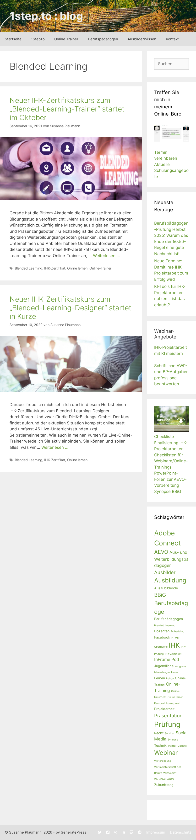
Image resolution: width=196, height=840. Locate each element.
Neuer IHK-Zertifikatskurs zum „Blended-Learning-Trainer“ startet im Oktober (67, 109)
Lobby (170, 678)
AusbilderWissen (142, 39)
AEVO (161, 552)
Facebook (162, 637)
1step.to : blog (46, 15)
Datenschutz (180, 832)
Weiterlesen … (106, 255)
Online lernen (77, 268)
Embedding (178, 631)
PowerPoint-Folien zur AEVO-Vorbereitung (170, 479)
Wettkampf (169, 773)
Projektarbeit (164, 709)
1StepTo (38, 39)
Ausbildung (170, 580)
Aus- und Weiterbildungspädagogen (171, 559)
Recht (158, 733)
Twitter (172, 745)
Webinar (166, 752)
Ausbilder (164, 572)
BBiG (160, 595)
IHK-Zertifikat (54, 268)
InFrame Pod (166, 659)
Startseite (13, 39)
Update (182, 745)
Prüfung (167, 724)
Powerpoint (173, 703)
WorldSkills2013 (164, 779)
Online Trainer (66, 39)
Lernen (159, 678)
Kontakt (172, 39)
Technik (160, 745)
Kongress (180, 666)
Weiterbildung (162, 760)
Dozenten (161, 631)
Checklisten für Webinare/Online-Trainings (171, 461)
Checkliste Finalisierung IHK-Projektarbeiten (171, 442)
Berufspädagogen (103, 39)
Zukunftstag (164, 785)
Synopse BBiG (167, 491)
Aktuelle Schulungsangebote (171, 170)
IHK (174, 645)
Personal (159, 703)
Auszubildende (166, 588)
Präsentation (168, 715)
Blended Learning (28, 268)
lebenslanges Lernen (166, 672)
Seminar (169, 733)
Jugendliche (164, 666)
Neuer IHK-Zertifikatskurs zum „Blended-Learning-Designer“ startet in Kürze (70, 308)
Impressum (155, 832)
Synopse (173, 739)
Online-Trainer (100, 268)
